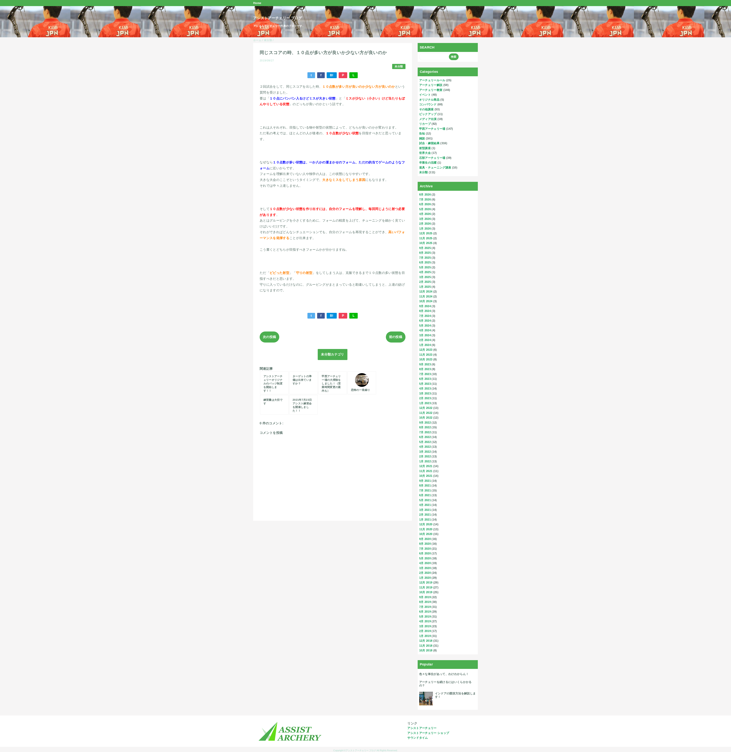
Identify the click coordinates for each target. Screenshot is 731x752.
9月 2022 (425, 422)
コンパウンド (428, 104)
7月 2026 (425, 199)
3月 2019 (425, 626)
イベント (425, 94)
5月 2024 (425, 325)
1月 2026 (425, 228)
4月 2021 (425, 504)
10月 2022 (426, 417)
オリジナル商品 (429, 99)
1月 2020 (425, 577)
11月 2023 (426, 354)
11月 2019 (426, 587)
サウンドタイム (417, 737)
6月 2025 (425, 262)
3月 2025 (425, 277)
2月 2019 (425, 631)
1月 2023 (425, 403)
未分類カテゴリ (332, 354)
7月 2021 (425, 490)
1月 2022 (425, 461)
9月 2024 (425, 306)
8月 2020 (425, 543)
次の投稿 (269, 337)
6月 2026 (425, 204)
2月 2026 (425, 223)
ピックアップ (428, 114)
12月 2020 (426, 524)
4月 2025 (425, 272)
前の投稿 (395, 337)
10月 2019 (426, 592)
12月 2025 (426, 233)
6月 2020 (425, 553)
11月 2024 (426, 296)
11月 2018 (426, 645)
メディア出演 (428, 119)
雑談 (422, 138)
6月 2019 (425, 611)
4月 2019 (425, 621)
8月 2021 (425, 485)
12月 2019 (426, 582)
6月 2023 (425, 378)
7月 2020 (425, 548)
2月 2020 (425, 572)
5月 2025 (425, 267)
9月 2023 (425, 364)
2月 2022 (425, 456)
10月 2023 (426, 359)
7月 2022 (425, 432)
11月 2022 (426, 412)
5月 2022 (425, 442)
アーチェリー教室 (431, 89)
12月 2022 (426, 407)
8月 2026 (425, 194)
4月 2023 (425, 388)
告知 (422, 133)
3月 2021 (425, 509)
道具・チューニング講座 (435, 167)
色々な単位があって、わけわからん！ (444, 674)
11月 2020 (426, 529)
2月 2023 (425, 398)
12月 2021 (426, 466)
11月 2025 (426, 238)
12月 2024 (426, 291)
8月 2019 (425, 601)
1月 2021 (425, 519)
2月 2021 (425, 514)
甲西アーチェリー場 (432, 128)
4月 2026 (425, 213)
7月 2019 (425, 606)
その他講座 (426, 109)
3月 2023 (425, 393)
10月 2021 (426, 475)
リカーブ (425, 123)
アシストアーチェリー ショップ (428, 733)
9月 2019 (425, 597)
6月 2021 (425, 495)
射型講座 (425, 148)
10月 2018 (426, 650)
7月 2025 (425, 257)
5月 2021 (425, 500)
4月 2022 (425, 446)
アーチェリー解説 (431, 85)
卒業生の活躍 (428, 162)
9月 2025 (425, 248)
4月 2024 (425, 330)
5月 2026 (425, 209)
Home (257, 3)
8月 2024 (425, 310)
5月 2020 (425, 558)
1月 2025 (425, 286)
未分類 (399, 66)
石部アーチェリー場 (432, 157)
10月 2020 (426, 534)
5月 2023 (425, 383)
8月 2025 (425, 252)
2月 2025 (425, 281)
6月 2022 (425, 437)
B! (332, 75)
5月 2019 (425, 616)
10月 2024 (426, 301)
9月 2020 (425, 539)
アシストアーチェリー (422, 728)
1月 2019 (425, 636)
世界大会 (425, 152)
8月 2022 (425, 427)
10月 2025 (426, 243)
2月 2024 (425, 340)
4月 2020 (425, 563)
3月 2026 (425, 218)
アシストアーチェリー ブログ (277, 18)
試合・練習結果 (429, 143)
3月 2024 (425, 335)
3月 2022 (425, 451)
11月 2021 (426, 471)
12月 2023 (426, 349)
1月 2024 (425, 345)
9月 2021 (425, 480)
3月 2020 (425, 568)
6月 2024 (425, 320)
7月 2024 (425, 315)
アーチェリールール (432, 80)
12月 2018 (426, 640)
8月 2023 (425, 369)
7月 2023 (425, 374)
